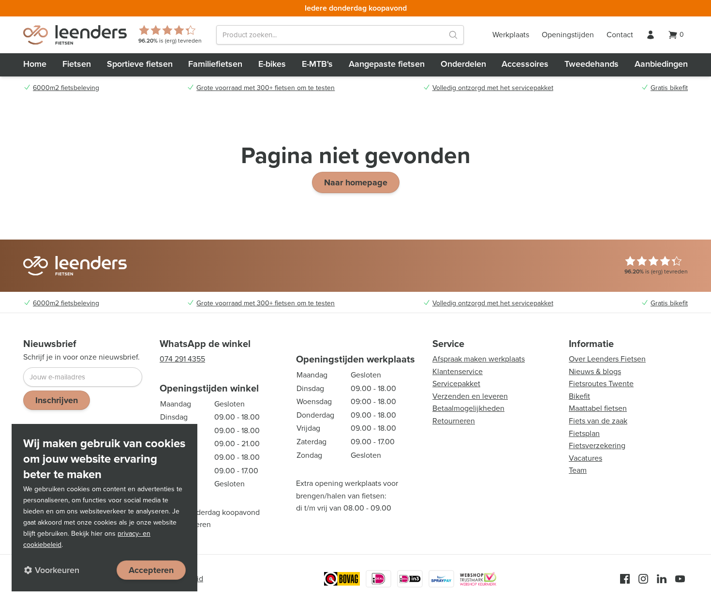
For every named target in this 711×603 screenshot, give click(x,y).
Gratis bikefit (669, 88)
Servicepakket (456, 383)
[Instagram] (643, 579)
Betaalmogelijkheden (468, 408)
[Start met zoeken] (453, 35)
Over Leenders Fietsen (607, 358)
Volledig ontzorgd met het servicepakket (492, 88)
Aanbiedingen (661, 64)
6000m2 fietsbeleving (66, 88)
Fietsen (76, 64)
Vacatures (585, 458)
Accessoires (525, 64)
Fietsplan (584, 433)
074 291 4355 (182, 358)
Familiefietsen (215, 64)
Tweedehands (591, 64)
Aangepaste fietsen (387, 64)
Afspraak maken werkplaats (478, 358)
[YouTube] (680, 579)
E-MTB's (317, 64)
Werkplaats (510, 34)
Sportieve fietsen (140, 64)
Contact (620, 34)
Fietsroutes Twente (601, 383)
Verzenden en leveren (470, 396)
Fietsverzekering (597, 445)
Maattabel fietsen (598, 408)
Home (34, 64)
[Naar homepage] (75, 35)
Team (578, 470)
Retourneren (453, 420)
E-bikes (272, 64)
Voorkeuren (57, 570)
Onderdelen (463, 64)
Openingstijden (568, 34)
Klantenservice (457, 371)
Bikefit (579, 396)
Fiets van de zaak (598, 420)
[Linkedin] (661, 579)
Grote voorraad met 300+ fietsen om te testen (265, 88)
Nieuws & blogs (595, 371)
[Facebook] (625, 579)
